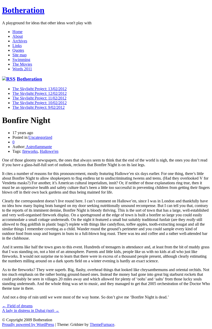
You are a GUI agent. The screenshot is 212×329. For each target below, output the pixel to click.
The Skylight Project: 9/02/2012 (38, 107)
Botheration (23, 10)
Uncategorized (40, 137)
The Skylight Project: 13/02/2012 (39, 89)
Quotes (18, 50)
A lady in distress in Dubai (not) (30, 310)
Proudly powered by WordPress (28, 324)
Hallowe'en (49, 151)
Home (17, 31)
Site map (19, 55)
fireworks (30, 151)
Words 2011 (22, 69)
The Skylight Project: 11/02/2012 (39, 98)
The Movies (22, 64)
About (17, 36)
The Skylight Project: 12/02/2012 (39, 93)
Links (17, 45)
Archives (19, 41)
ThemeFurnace (102, 324)
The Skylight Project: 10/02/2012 (39, 103)
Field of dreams (17, 306)
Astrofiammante (38, 146)
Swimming (21, 59)
